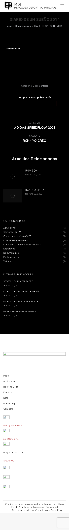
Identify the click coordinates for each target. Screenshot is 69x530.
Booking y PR (10, 386)
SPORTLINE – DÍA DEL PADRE (18, 281)
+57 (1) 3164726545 (12, 425)
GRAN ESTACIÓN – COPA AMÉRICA (20, 301)
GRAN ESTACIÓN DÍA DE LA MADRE (21, 291)
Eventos (7, 392)
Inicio (6, 375)
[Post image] (12, 176)
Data (5, 397)
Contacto (8, 408)
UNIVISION (31, 170)
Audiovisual (9, 381)
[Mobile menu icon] (62, 6)
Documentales (13, 48)
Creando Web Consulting (48, 510)
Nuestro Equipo (11, 403)
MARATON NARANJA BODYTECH (19, 311)
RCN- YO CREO (34, 189)
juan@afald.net (11, 439)
